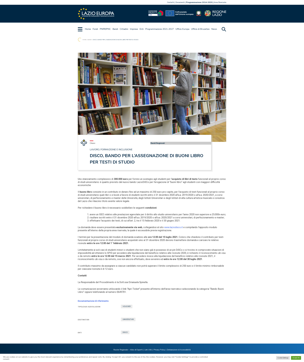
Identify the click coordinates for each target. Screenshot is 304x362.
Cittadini (124, 29)
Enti (142, 29)
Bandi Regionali (158, 143)
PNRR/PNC (105, 29)
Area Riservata (220, 2)
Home (88, 29)
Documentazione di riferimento (93, 301)
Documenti (180, 2)
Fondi (95, 29)
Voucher (127, 306)
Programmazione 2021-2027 (159, 29)
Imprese (134, 29)
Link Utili (148, 349)
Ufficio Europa (182, 29)
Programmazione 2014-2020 (199, 2)
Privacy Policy (159, 349)
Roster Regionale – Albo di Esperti (128, 349)
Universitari (128, 319)
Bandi (115, 29)
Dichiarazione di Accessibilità (179, 349)
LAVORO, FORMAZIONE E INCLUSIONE (111, 149)
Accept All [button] (296, 358)
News (214, 29)
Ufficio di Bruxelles (200, 29)
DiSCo (125, 332)
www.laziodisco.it (173, 227)
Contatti (170, 2)
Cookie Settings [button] (283, 358)
